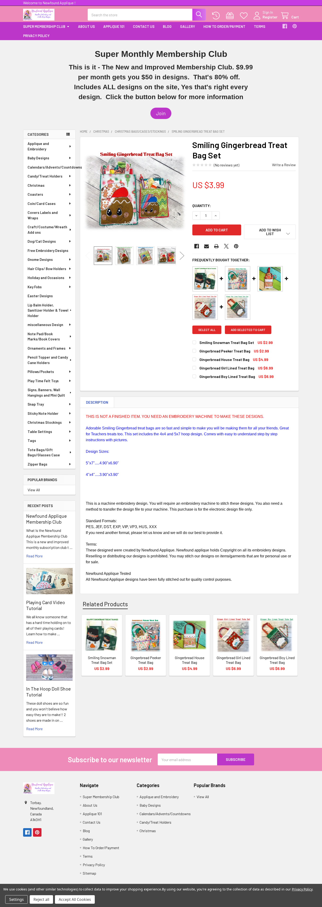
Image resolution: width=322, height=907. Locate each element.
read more (34, 556)
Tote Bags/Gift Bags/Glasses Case (44, 452)
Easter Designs (40, 296)
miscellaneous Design (45, 324)
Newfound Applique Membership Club (46, 519)
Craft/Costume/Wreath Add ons (47, 229)
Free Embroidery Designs (48, 250)
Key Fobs (35, 287)
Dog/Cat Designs (42, 241)
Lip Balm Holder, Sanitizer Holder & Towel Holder (48, 310)
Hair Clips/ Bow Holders (47, 269)
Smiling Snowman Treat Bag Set (226, 342)
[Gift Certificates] (230, 15)
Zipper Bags (37, 464)
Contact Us (143, 26)
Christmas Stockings (45, 422)
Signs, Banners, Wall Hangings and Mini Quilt (46, 392)
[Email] (206, 246)
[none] (135, 192)
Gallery (187, 26)
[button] (160, 113)
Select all (206, 330)
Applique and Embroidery (38, 146)
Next (182, 256)
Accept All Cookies (75, 899)
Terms (259, 26)
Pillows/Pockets (41, 371)
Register (270, 17)
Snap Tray (36, 404)
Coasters (35, 194)
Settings (16, 899)
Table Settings (40, 431)
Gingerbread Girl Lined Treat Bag (226, 368)
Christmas (36, 185)
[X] (226, 246)
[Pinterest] (294, 26)
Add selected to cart (248, 330)
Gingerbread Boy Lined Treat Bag (227, 376)
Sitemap (89, 873)
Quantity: (201, 205)
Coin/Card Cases (42, 203)
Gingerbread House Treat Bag (224, 359)
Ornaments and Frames (47, 348)
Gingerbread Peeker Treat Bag (224, 351)
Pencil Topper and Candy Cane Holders (48, 360)
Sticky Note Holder (43, 413)
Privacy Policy (36, 36)
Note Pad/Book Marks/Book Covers (44, 336)
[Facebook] (285, 26)
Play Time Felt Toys (43, 381)
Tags (32, 440)
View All (34, 489)
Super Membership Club (44, 26)
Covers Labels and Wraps (43, 215)
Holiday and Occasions (46, 277)
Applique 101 (113, 26)
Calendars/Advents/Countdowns (51, 167)
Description (97, 402)
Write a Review (284, 164)
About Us (86, 26)
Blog (167, 26)
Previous (87, 256)
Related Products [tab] (105, 603)
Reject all (41, 899)
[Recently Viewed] (217, 15)
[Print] (216, 246)
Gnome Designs (40, 259)
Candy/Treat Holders (45, 176)
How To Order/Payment (224, 26)
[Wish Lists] (244, 15)
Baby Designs (38, 158)
